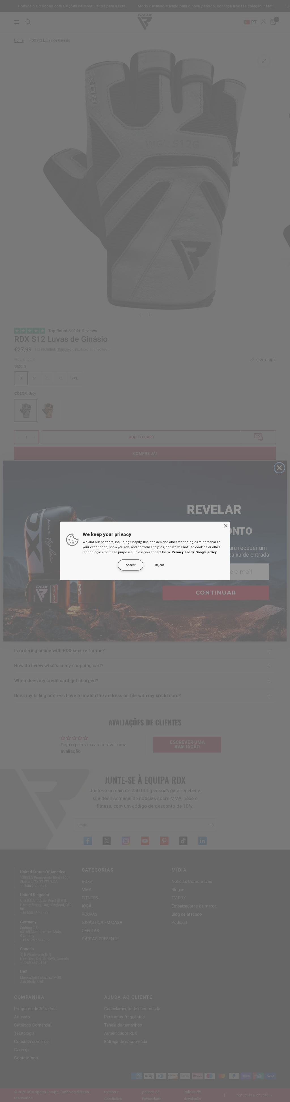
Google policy (206, 552)
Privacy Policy (183, 552)
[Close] (226, 526)
